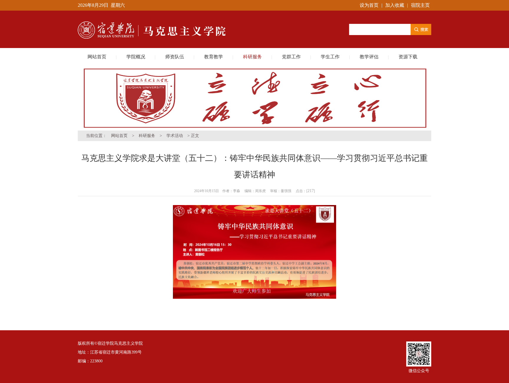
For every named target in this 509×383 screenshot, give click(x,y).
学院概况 (135, 56)
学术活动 (174, 135)
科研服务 (252, 56)
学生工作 (330, 56)
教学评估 (369, 56)
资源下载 (408, 56)
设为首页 (369, 5)
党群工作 (291, 56)
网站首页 (96, 56)
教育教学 (213, 56)
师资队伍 (174, 56)
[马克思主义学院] (154, 13)
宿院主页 (420, 5)
